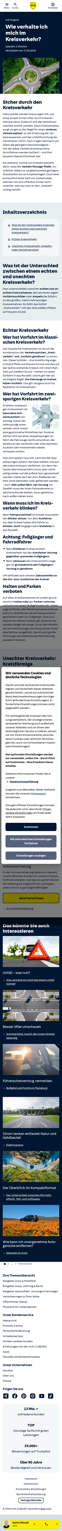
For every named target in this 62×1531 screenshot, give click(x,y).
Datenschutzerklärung (24, 781)
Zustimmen (31, 826)
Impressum (38, 793)
